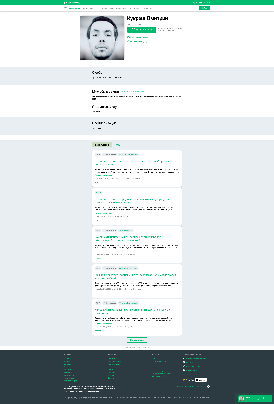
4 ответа (98, 182)
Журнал (111, 375)
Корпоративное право (129, 268)
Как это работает (149, 8)
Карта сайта (200, 386)
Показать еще (137, 340)
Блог (153, 358)
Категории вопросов (71, 381)
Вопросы (104, 8)
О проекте (67, 358)
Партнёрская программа (160, 371)
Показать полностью (103, 175)
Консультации (102, 145)
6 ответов (99, 293)
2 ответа (98, 220)
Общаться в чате (142, 29)
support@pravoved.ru (193, 362)
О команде (68, 361)
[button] (255, 398)
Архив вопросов (70, 378)
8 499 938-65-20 (203, 2)
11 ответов (99, 258)
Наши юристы (134, 8)
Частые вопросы (114, 364)
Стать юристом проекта (160, 361)
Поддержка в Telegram (193, 366)
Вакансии (67, 364)
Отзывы (119, 145)
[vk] (208, 386)
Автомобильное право (130, 154)
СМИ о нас (67, 369)
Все (100, 192)
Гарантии (111, 372)
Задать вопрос (74, 8)
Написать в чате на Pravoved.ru (197, 358)
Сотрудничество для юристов (162, 374)
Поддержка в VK (191, 370)
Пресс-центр (68, 372)
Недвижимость (127, 230)
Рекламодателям (158, 376)
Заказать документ (90, 8)
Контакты (67, 367)
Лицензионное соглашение (184, 386)
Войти (204, 8)
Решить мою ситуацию (118, 8)
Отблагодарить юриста (139, 37)
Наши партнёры (69, 375)
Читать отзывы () (138, 41)
